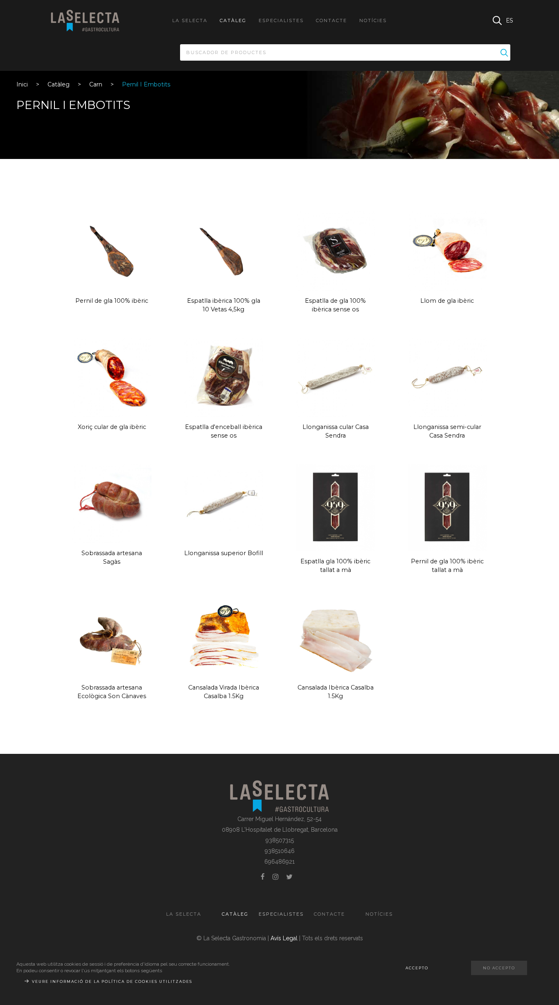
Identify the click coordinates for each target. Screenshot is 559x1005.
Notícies (373, 20)
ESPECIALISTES (281, 20)
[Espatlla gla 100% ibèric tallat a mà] (335, 507)
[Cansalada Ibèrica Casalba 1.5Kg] (335, 637)
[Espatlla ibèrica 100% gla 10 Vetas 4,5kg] (223, 250)
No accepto (499, 968)
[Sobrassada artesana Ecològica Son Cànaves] (111, 637)
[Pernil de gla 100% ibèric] (111, 250)
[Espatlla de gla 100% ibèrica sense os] (335, 250)
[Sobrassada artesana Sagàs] (111, 502)
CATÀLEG (233, 20)
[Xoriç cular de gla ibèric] (111, 376)
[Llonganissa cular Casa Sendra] (335, 376)
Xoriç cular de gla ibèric (112, 427)
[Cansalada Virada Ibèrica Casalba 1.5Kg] (223, 637)
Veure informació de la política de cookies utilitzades (112, 981)
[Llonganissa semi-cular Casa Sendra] (447, 376)
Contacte (331, 20)
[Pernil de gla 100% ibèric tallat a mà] (447, 507)
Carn (95, 84)
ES (509, 20)
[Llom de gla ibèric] (447, 250)
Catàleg (58, 84)
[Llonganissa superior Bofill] (223, 502)
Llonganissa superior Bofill (223, 553)
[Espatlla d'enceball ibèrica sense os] (223, 376)
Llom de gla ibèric (447, 300)
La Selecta (189, 20)
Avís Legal (284, 938)
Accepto (417, 968)
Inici (22, 84)
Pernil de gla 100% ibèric (111, 300)
